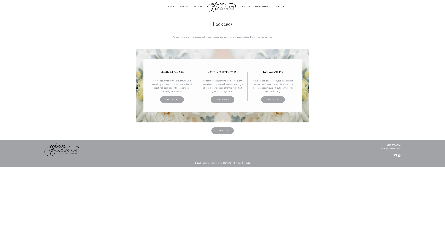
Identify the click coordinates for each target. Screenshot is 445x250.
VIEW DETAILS (172, 99)
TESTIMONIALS (261, 7)
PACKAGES (197, 7)
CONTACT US (278, 7)
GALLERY (246, 7)
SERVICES (184, 7)
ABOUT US (171, 7)
